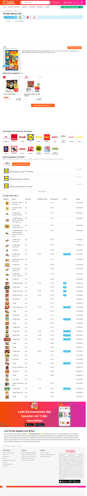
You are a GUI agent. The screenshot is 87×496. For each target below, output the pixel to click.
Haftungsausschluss (34, 487)
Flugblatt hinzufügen (8, 464)
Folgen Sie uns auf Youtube (28, 458)
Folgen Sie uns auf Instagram (29, 456)
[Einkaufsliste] (81, 2)
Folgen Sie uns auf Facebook (29, 454)
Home (4, 7)
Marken (4, 458)
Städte (47, 7)
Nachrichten (6, 466)
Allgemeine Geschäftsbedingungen (49, 487)
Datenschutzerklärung (63, 487)
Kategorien (40, 7)
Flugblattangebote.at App (9, 460)
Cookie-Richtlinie (74, 487)
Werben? (5, 454)
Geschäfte (32, 7)
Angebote (25, 7)
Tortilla (15, 11)
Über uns (5, 462)
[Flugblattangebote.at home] (9, 2)
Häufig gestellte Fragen (8, 452)
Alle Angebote (8, 11)
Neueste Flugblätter (14, 7)
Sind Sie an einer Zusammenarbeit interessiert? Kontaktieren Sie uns (47, 454)
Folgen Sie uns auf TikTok (28, 460)
